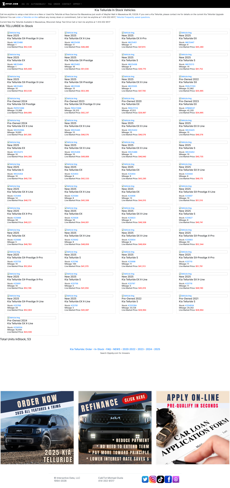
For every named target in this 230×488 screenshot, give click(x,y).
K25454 (131, 174)
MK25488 (18, 42)
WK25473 (18, 152)
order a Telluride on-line (27, 17)
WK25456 (75, 152)
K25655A (18, 327)
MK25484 (18, 64)
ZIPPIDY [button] (76, 4)
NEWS (116, 349)
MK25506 (75, 86)
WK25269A (19, 130)
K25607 (189, 196)
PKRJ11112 (133, 108)
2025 (157, 349)
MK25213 (189, 64)
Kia (72, 349)
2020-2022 (129, 349)
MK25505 (132, 86)
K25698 (131, 261)
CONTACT (66, 4)
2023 (141, 349)
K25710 (188, 261)
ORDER (57, 4)
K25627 (189, 218)
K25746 (74, 261)
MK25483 (18, 86)
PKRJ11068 (76, 108)
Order (88, 349)
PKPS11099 (19, 108)
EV (28, 4)
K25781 (74, 305)
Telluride (79, 349)
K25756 (74, 283)
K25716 (188, 283)
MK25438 (132, 64)
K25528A (132, 305)
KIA (23, 4)
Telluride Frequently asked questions (133, 17)
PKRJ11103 (190, 86)
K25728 (17, 261)
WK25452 (190, 152)
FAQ (50, 4)
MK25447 (189, 42)
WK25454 (18, 174)
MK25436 (75, 42)
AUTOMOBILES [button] (38, 4)
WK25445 (75, 130)
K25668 (17, 218)
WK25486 (132, 152)
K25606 (131, 196)
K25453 (74, 174)
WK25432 (132, 130)
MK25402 (75, 64)
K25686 (17, 239)
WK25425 (190, 130)
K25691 (17, 283)
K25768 (17, 305)
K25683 (189, 239)
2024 (149, 349)
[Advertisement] (115, 372)
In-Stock (99, 349)
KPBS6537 (190, 108)
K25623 (131, 218)
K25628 (74, 218)
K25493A (189, 305)
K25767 (131, 283)
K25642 (74, 239)
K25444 (189, 174)
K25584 (74, 196)
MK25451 (132, 42)
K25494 (17, 196)
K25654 (131, 239)
